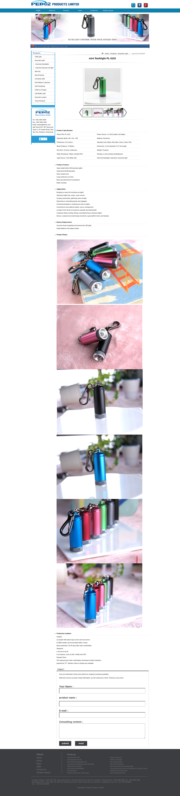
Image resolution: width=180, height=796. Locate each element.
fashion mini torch (116, 757)
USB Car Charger (41, 90)
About (39, 761)
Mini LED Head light (116, 764)
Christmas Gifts (40, 79)
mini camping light (116, 762)
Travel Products (40, 101)
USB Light (38, 57)
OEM (38, 767)
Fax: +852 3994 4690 (40, 122)
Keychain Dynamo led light (44, 68)
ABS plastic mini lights (74, 766)
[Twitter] (133, 8)
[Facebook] (139, 8)
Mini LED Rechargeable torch (77, 762)
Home (107, 53)
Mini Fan (38, 71)
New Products (39, 75)
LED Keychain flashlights (75, 768)
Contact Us (41, 770)
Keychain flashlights (42, 64)
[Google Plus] (146, 8)
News (39, 764)
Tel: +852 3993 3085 (39, 120)
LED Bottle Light (40, 93)
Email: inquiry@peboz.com (41, 125)
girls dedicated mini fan (118, 773)
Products (113, 53)
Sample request (43, 772)
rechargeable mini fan (74, 760)
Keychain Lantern (41, 97)
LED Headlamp (40, 86)
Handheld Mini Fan (73, 757)
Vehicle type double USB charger (78, 773)
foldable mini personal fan (118, 771)
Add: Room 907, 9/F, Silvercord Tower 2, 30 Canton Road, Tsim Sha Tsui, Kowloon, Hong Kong (43, 129)
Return (60, 669)
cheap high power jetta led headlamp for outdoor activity (128, 768)
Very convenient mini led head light (121, 766)
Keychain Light (40, 60)
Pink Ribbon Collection (42, 82)
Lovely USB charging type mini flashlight (80, 764)
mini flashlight (71, 771)
